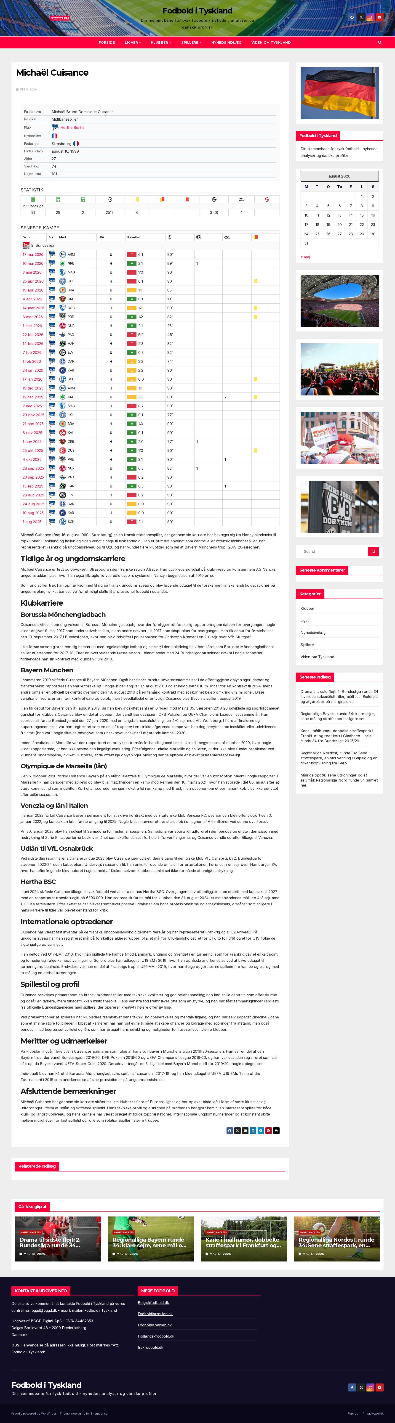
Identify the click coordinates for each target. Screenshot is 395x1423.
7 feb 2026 (32, 352)
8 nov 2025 (32, 432)
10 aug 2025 (33, 513)
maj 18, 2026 (34, 1254)
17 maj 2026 (33, 254)
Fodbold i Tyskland (197, 11)
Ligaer (132, 42)
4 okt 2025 (32, 459)
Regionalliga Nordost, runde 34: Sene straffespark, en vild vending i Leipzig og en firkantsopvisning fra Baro (339, 758)
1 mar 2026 (32, 325)
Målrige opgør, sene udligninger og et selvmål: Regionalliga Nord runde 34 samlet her (339, 780)
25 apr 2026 (33, 281)
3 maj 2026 (32, 272)
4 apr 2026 (32, 299)
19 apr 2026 (33, 290)
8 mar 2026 (33, 317)
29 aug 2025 (33, 495)
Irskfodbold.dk (150, 1347)
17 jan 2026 (33, 379)
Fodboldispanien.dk (155, 1325)
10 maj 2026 (33, 263)
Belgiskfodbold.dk (153, 1302)
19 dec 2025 (33, 388)
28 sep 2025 (33, 468)
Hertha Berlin (72, 127)
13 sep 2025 (33, 486)
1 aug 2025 (32, 521)
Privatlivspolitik (373, 1413)
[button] (380, 42)
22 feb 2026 (33, 334)
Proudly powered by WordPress (34, 1413)
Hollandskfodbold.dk (156, 1336)
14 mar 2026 (34, 308)
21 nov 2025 (33, 423)
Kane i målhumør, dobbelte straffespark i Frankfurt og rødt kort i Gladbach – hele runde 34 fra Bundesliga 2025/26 (337, 736)
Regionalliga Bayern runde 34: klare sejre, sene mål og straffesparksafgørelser (148, 1245)
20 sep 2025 (33, 477)
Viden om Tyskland (271, 42)
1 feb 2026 (32, 361)
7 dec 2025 (32, 406)
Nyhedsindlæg (226, 42)
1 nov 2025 (32, 441)
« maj (305, 257)
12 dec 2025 (33, 397)
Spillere (190, 42)
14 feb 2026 (33, 343)
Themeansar (100, 1413)
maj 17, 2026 (127, 1254)
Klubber (160, 42)
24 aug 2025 (33, 504)
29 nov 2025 (33, 415)
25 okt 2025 (33, 450)
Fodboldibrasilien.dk (155, 1314)
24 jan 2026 (33, 370)
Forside (107, 42)
